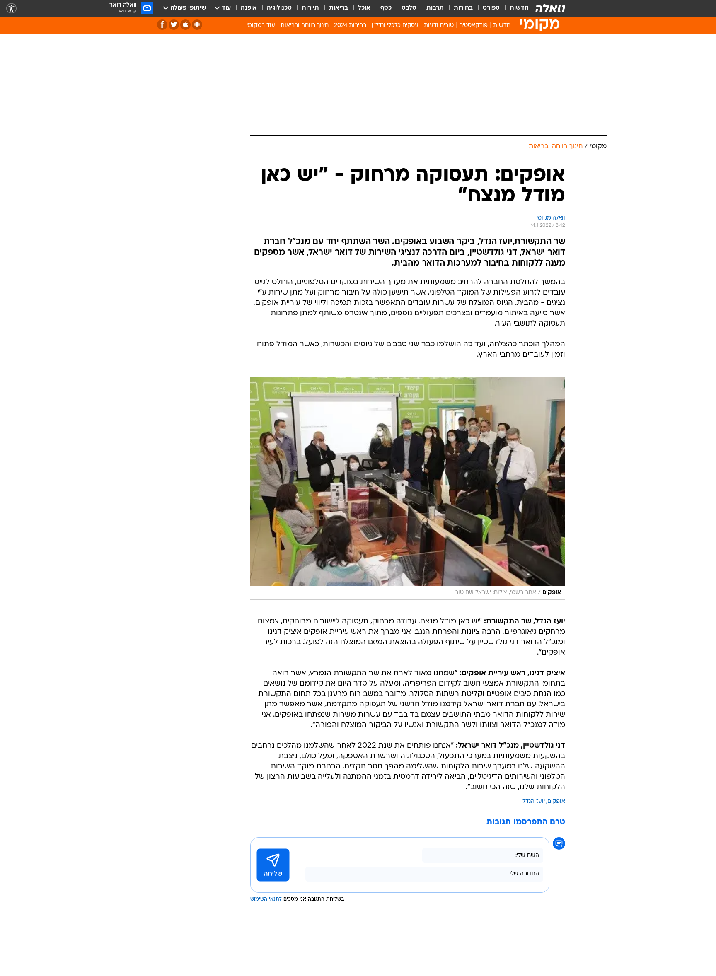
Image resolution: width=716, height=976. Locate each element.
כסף (386, 8)
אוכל (364, 8)
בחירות (463, 8)
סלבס (409, 8)
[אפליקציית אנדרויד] (197, 24)
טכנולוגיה (279, 8)
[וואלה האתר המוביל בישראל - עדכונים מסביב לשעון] (550, 8)
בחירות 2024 (350, 25)
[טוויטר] (174, 24)
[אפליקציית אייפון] (185, 24)
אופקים (556, 801)
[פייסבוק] (162, 24)
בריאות (338, 8)
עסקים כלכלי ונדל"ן (395, 25)
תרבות (435, 8)
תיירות (310, 8)
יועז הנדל (533, 801)
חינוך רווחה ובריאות (305, 25)
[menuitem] (514, 8)
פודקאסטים (473, 25)
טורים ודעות (439, 25)
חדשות (519, 8)
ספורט (491, 8)
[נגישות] (11, 8)
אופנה (249, 8)
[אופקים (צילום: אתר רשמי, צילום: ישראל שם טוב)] (407, 488)
